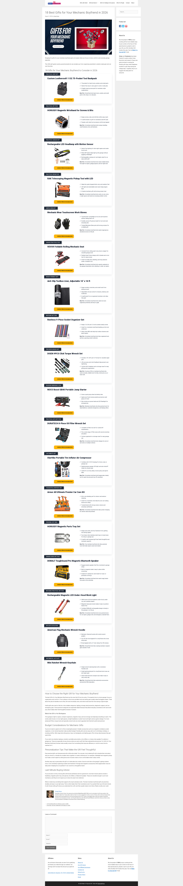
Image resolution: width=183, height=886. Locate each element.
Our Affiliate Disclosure (84, 867)
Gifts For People (120, 3)
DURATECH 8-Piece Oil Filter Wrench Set (66, 423)
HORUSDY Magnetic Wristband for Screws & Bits (70, 110)
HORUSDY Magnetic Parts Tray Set (63, 526)
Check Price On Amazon (64, 100)
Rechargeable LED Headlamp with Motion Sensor (70, 144)
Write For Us (81, 872)
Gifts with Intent (83, 3)
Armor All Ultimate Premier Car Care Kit (66, 492)
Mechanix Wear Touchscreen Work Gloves (67, 212)
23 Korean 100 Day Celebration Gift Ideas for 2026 (58, 805)
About (132, 3)
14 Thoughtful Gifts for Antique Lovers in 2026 (57, 803)
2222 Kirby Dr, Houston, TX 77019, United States (61, 872)
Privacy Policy (81, 874)
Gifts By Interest (93, 3)
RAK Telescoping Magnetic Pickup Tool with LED (70, 178)
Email (79, 877)
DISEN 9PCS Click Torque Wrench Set (64, 353)
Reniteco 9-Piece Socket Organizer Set (65, 319)
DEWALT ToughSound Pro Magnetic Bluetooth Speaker (73, 561)
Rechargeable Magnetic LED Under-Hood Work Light (72, 595)
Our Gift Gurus (82, 865)
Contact (128, 3)
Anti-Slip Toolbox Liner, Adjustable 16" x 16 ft (68, 281)
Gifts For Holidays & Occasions (107, 3)
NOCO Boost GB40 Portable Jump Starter (66, 389)
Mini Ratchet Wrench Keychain (61, 662)
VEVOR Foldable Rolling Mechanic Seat (65, 246)
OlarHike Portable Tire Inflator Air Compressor (69, 458)
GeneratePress (101, 883)
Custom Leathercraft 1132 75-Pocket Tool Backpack (72, 78)
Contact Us (81, 869)
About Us (80, 862)
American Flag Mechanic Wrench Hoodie (66, 630)
